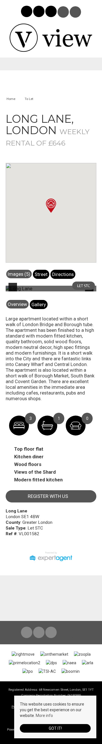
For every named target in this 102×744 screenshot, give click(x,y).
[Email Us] (63, 12)
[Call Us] (75, 12)
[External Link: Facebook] (27, 12)
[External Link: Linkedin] (51, 12)
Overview (17, 304)
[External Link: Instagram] (39, 12)
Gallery (38, 304)
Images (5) (19, 274)
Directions (63, 274)
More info (44, 715)
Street (41, 274)
